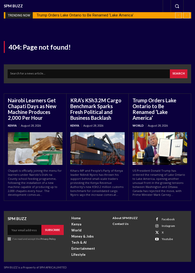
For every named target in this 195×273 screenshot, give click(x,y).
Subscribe (52, 229)
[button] (177, 6)
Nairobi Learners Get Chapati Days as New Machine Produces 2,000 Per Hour (32, 109)
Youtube (167, 239)
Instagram (168, 225)
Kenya (12, 125)
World (138, 125)
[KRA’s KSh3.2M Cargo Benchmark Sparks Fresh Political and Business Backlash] (97, 148)
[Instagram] (157, 226)
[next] (186, 15)
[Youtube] (157, 239)
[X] (157, 232)
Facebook (168, 219)
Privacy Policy (47, 238)
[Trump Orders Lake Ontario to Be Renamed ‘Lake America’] (160, 148)
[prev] (178, 15)
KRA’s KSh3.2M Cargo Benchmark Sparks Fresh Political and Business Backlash (95, 109)
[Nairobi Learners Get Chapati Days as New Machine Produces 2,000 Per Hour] (35, 148)
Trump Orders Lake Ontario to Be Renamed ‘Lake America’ (85, 15)
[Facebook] (157, 219)
